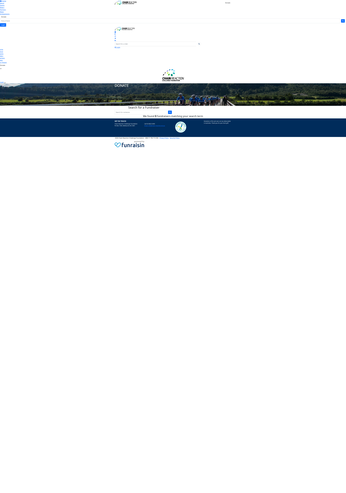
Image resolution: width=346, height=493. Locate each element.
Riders (2, 8)
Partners (3, 10)
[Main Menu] (0, 68)
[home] (126, 3)
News (2, 12)
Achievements (5, 14)
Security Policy (175, 138)
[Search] (343, 21)
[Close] (5, 82)
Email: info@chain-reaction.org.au (154, 126)
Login (3, 25)
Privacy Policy (164, 138)
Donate (3, 17)
